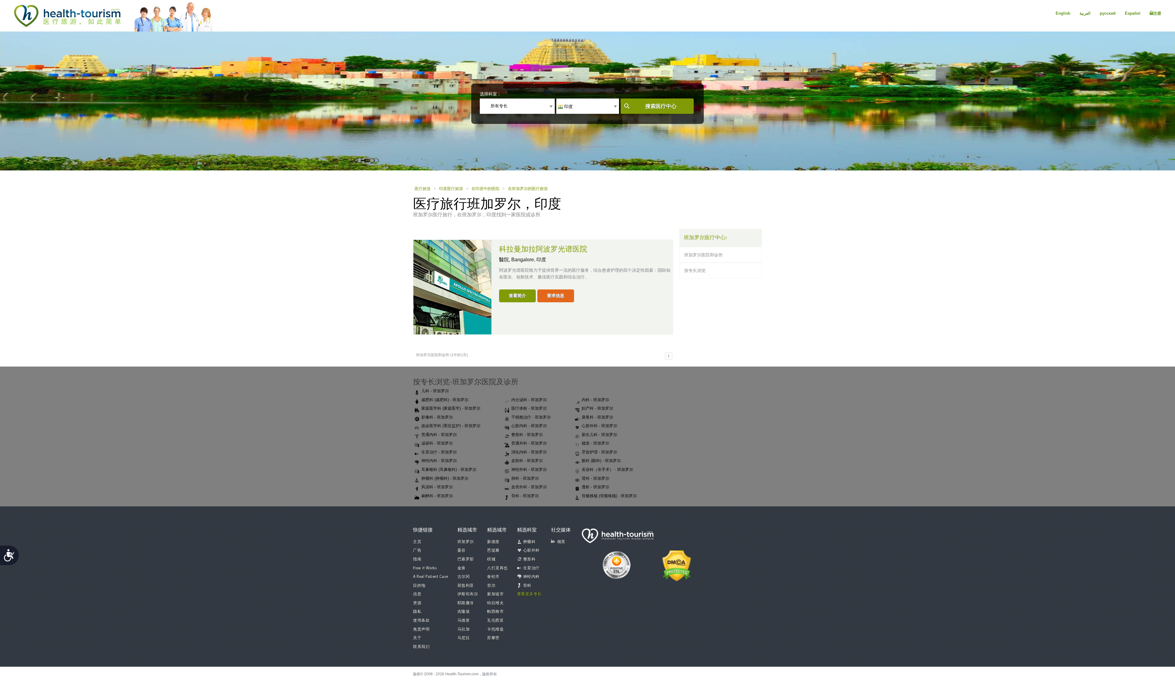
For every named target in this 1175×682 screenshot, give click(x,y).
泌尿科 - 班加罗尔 (437, 443)
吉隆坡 (463, 612)
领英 (561, 542)
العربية (1085, 13)
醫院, (505, 259)
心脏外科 (531, 551)
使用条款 (421, 621)
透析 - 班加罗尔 (595, 487)
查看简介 (517, 295)
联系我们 (421, 647)
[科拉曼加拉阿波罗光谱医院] (452, 287)
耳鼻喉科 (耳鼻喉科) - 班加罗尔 (448, 469)
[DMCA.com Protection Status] (676, 565)
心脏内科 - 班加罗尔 (529, 425)
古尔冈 (463, 577)
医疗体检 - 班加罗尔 (529, 408)
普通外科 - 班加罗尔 (529, 443)
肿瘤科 (529, 542)
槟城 (491, 559)
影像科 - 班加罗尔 (437, 417)
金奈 (461, 568)
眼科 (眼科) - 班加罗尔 (601, 460)
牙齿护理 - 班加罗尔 (599, 452)
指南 (417, 559)
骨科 (527, 586)
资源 (417, 603)
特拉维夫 (495, 603)
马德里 (463, 621)
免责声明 (421, 630)
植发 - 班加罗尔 (595, 443)
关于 (417, 638)
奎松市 (493, 577)
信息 (417, 594)
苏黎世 (493, 638)
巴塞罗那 (465, 559)
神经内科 (531, 577)
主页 (417, 542)
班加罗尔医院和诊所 (703, 254)
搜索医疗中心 (661, 106)
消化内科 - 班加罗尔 (529, 452)
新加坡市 (495, 594)
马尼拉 (463, 638)
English (1063, 13)
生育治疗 (531, 568)
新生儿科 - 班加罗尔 (599, 434)
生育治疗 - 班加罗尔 (439, 452)
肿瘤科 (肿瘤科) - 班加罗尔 (444, 478)
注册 (1157, 13)
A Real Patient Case (430, 577)
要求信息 (555, 295)
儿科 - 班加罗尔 (435, 391)
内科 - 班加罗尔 (595, 399)
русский (1108, 13)
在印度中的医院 (485, 188)
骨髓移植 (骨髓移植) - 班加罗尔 (609, 496)
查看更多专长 (529, 594)
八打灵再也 (497, 568)
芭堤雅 (493, 551)
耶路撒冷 (465, 603)
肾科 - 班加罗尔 (595, 478)
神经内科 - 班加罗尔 (439, 460)
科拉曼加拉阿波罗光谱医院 (543, 249)
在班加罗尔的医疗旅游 (528, 188)
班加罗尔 (465, 542)
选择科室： (490, 93)
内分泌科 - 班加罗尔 (529, 399)
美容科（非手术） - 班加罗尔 (607, 469)
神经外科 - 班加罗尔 (529, 469)
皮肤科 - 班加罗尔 (527, 460)
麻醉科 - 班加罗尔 (437, 496)
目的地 (419, 586)
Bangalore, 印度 (528, 259)
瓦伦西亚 (495, 621)
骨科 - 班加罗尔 (525, 496)
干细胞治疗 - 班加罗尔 (531, 417)
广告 (417, 551)
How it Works (425, 568)
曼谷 (461, 551)
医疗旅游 (423, 188)
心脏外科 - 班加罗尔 (599, 425)
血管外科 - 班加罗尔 (529, 487)
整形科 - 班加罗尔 (527, 434)
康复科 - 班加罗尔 (597, 417)
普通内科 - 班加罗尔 (439, 434)
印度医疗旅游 (451, 188)
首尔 (491, 586)
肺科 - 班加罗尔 (525, 478)
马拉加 (463, 630)
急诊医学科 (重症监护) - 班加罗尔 (450, 425)
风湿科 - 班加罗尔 (437, 487)
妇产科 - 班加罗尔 (597, 408)
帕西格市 (495, 612)
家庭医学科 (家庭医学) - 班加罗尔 (450, 408)
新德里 (493, 542)
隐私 (417, 612)
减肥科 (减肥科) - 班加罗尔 (444, 399)
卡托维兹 (495, 630)
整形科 (529, 559)
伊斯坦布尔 (467, 594)
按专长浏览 (695, 270)
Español (1132, 13)
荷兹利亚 (465, 586)
